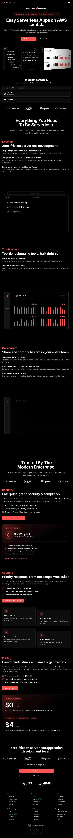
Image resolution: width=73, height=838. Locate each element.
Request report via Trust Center (15, 558)
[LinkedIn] (36, 829)
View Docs (46, 39)
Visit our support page (12, 600)
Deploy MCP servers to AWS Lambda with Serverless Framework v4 (35, 14)
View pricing (9, 688)
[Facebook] (42, 829)
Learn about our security (12, 518)
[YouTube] (39, 829)
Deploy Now (27, 39)
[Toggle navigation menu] (69, 2)
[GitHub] (33, 829)
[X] (31, 829)
